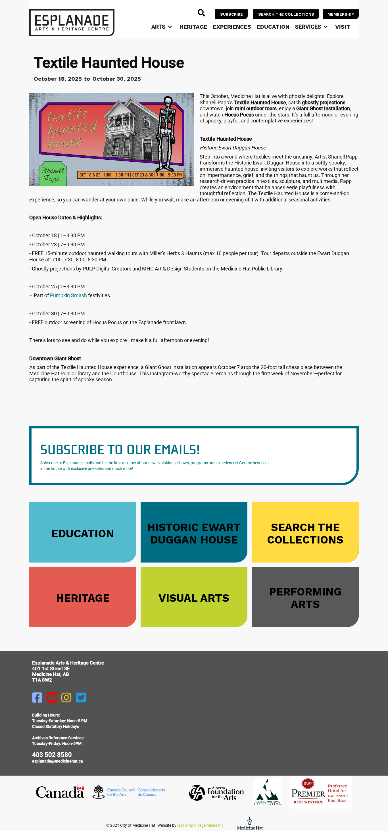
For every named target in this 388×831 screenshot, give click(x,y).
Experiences (232, 26)
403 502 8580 (52, 754)
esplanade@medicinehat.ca (57, 761)
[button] (163, 26)
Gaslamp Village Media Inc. (201, 825)
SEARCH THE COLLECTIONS (286, 14)
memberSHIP (340, 14)
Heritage (193, 26)
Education (273, 26)
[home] (71, 23)
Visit (342, 26)
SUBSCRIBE (231, 14)
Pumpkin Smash (68, 295)
